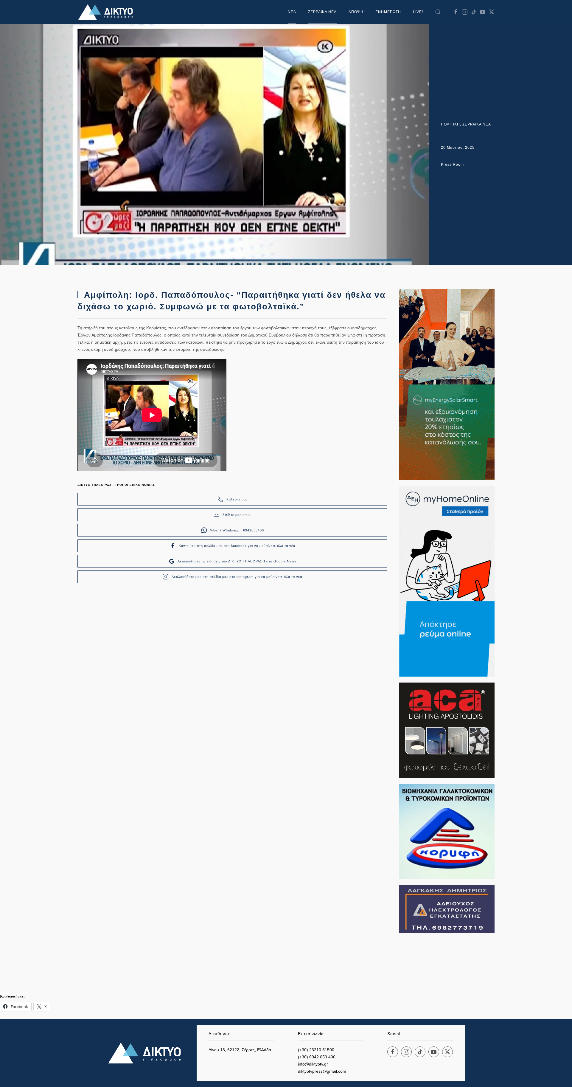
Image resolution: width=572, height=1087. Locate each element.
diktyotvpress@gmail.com (322, 1071)
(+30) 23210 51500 (316, 1049)
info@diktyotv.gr (313, 1064)
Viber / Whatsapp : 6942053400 (237, 530)
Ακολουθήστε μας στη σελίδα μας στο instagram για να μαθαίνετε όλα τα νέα (237, 577)
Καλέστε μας (237, 499)
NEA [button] (292, 12)
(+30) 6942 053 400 (316, 1057)
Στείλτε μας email (237, 515)
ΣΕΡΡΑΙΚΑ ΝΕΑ (322, 12)
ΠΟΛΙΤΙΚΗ (450, 124)
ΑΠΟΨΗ (356, 12)
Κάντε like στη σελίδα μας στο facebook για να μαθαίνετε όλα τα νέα (237, 546)
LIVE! (418, 12)
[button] (438, 12)
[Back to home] (107, 12)
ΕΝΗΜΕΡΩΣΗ (388, 12)
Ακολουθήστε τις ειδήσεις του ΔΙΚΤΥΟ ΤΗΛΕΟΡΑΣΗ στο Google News (237, 561)
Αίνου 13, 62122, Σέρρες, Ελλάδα (240, 1049)
